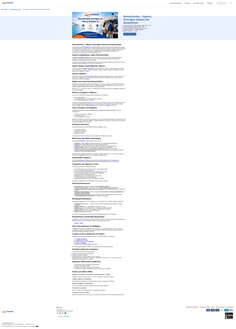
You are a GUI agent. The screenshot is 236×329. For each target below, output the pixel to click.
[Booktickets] (8, 3)
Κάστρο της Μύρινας (81, 239)
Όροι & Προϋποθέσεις (18, 324)
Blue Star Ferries (91, 105)
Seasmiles (77, 149)
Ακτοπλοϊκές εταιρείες (205, 307)
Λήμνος (94, 47)
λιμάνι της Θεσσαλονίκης (80, 57)
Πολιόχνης (91, 241)
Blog (213, 307)
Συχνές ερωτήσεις (220, 307)
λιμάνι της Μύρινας (89, 68)
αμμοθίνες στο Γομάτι (82, 240)
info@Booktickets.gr (60, 309)
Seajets (108, 105)
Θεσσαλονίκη (87, 47)
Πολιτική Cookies (29, 324)
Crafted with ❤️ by (32, 326)
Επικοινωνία (229, 307)
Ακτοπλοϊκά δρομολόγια (192, 307)
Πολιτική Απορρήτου (7, 324)
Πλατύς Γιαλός (87, 244)
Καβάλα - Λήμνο (79, 223)
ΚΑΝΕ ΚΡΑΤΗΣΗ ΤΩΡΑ (130, 34)
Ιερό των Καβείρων (81, 243)
